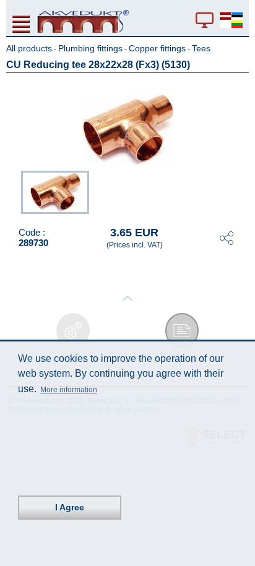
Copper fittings (157, 48)
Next (240, 191)
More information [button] (68, 389)
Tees (201, 48)
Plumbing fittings (90, 48)
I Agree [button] (69, 507)
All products (29, 48)
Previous (15, 191)
